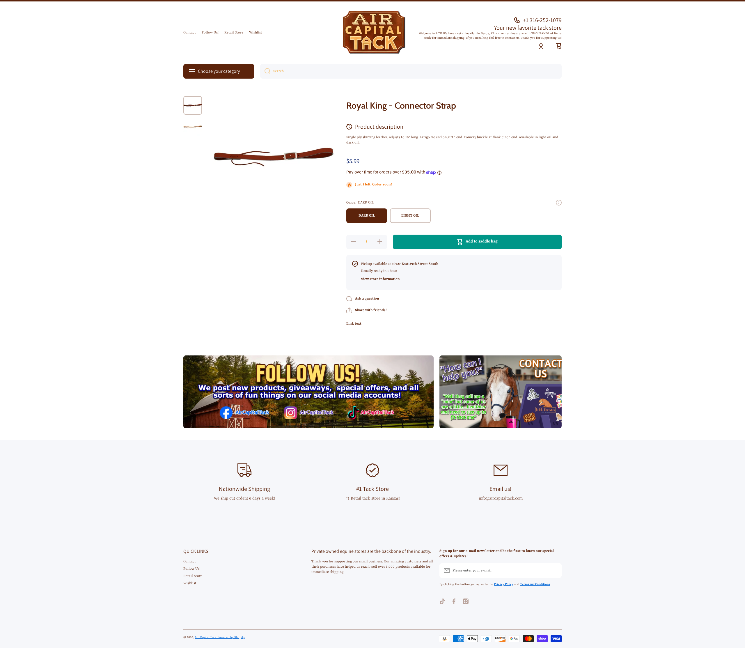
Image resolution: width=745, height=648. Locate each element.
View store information (380, 279)
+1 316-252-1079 (542, 20)
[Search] (265, 71)
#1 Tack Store (372, 489)
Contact (189, 562)
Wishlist (189, 583)
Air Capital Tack (206, 637)
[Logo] (372, 33)
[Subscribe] (554, 570)
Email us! (500, 489)
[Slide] (559, 203)
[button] (559, 46)
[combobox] (411, 71)
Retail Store (192, 576)
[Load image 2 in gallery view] (192, 127)
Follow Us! (191, 569)
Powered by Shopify (231, 637)
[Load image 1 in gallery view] (192, 105)
